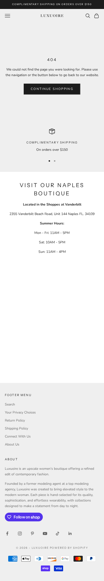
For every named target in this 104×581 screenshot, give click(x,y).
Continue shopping (52, 89)
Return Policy (15, 420)
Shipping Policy (16, 428)
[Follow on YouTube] (45, 533)
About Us (12, 444)
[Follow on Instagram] (19, 533)
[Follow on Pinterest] (32, 533)
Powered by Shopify (69, 547)
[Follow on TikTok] (57, 533)
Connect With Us (18, 436)
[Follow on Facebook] (7, 533)
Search (10, 404)
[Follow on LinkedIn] (70, 533)
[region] (52, 140)
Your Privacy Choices (20, 412)
